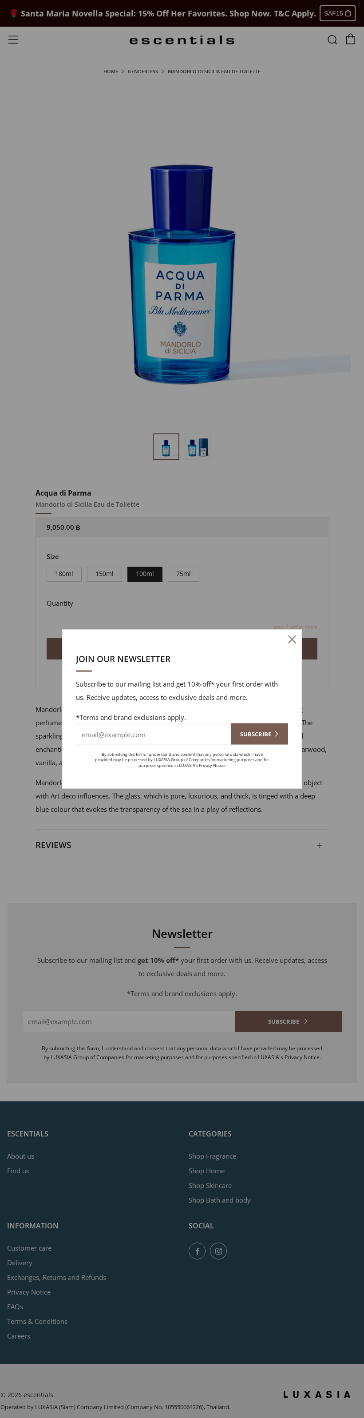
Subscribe (255, 734)
